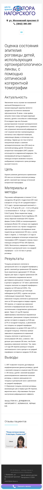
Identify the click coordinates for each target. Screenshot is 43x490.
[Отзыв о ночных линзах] (21, 438)
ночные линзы (26, 470)
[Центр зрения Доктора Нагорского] (21, 10)
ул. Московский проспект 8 (23, 20)
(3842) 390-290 (23, 24)
